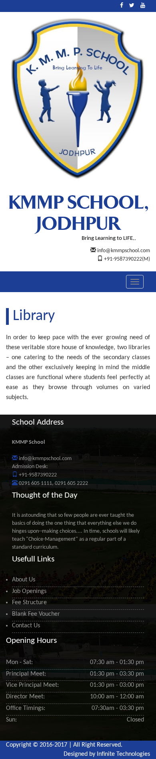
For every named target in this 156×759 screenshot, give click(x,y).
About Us (23, 580)
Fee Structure (29, 602)
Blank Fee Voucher (36, 614)
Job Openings (29, 591)
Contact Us (26, 626)
